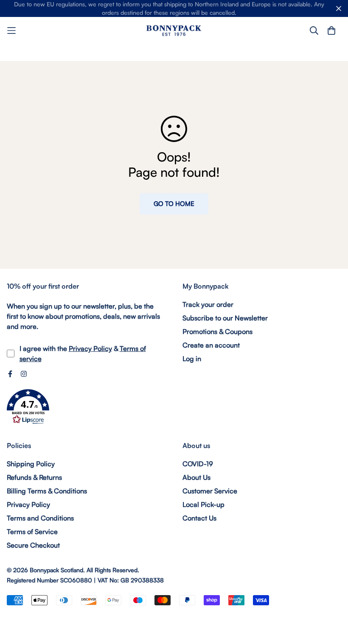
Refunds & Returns (34, 477)
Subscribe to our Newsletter (225, 318)
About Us (196, 477)
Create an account (211, 345)
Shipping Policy (31, 463)
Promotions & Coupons (217, 331)
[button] (28, 407)
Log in (191, 358)
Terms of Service (32, 531)
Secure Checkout (33, 545)
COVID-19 (197, 463)
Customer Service (209, 491)
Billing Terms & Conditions (47, 491)
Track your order (207, 304)
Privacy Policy (90, 348)
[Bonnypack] (174, 30)
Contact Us (199, 518)
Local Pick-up (203, 504)
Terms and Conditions (40, 518)
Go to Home (174, 204)
